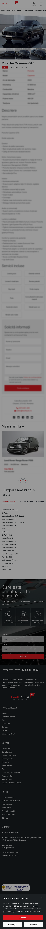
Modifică (33, 924)
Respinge (12, 924)
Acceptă (23, 917)
